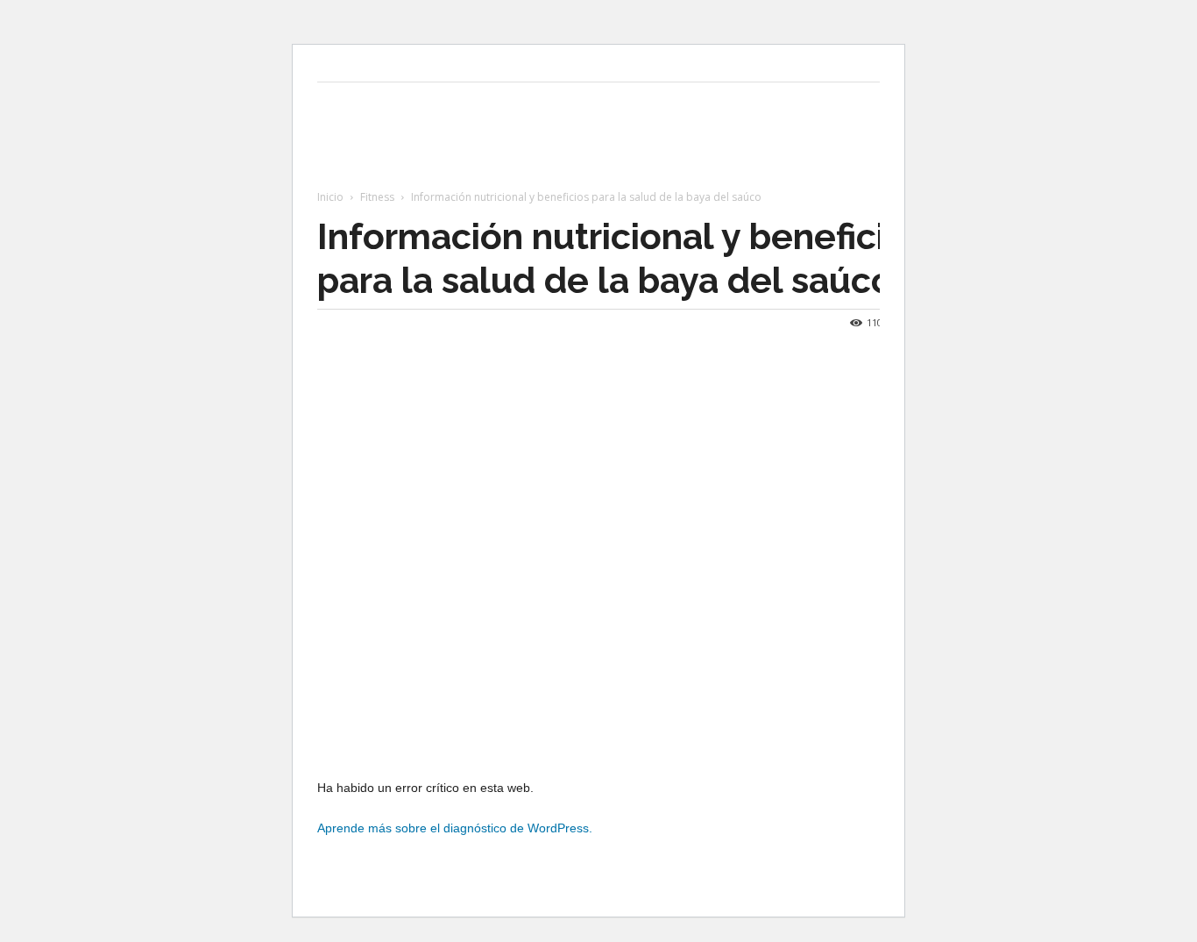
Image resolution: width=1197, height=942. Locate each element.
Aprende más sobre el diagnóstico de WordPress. (454, 828)
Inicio (330, 196)
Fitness (377, 196)
